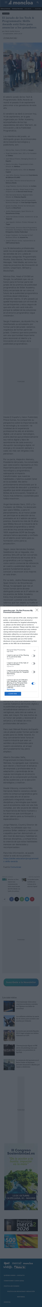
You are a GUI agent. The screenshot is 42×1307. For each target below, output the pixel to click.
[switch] (33, 656)
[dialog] (21, 653)
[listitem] (21, 650)
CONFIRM (13, 694)
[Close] (38, 611)
